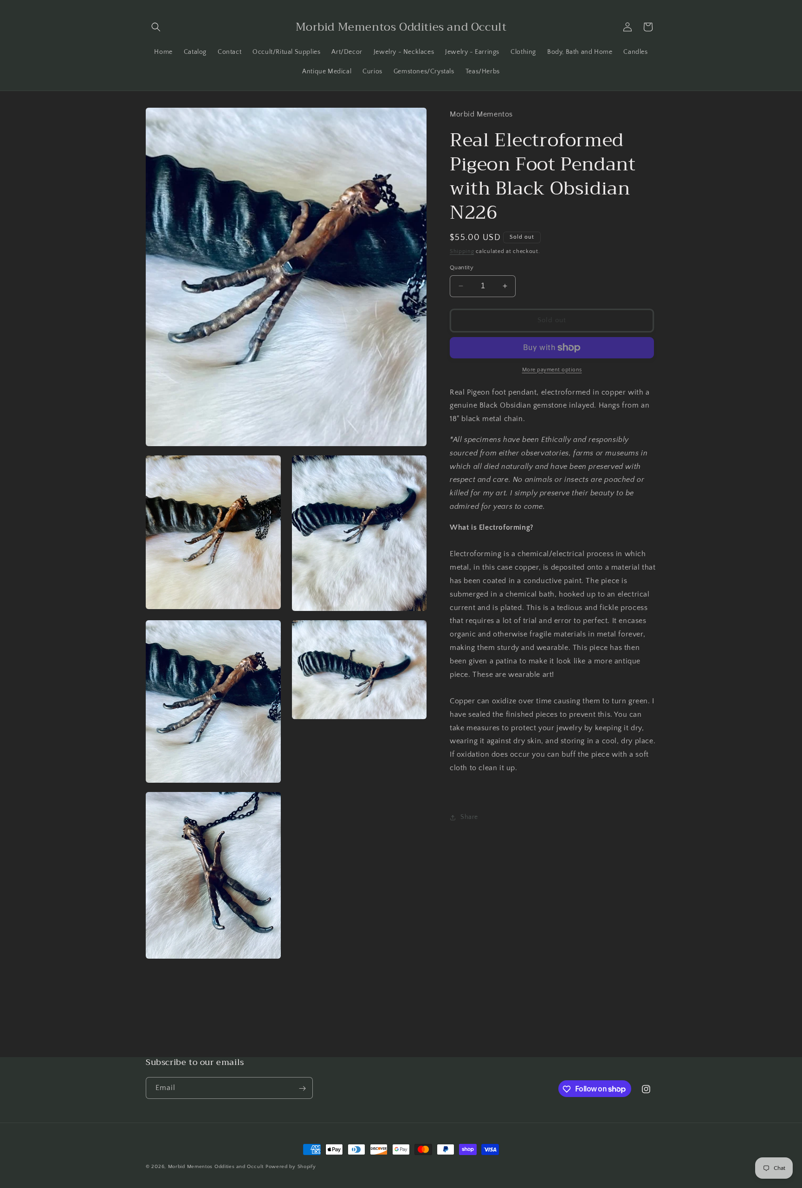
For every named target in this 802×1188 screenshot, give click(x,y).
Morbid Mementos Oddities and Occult (216, 1166)
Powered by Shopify (290, 1166)
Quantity (461, 267)
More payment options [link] (552, 370)
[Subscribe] (302, 1088)
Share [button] (469, 817)
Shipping (462, 251)
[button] (156, 27)
